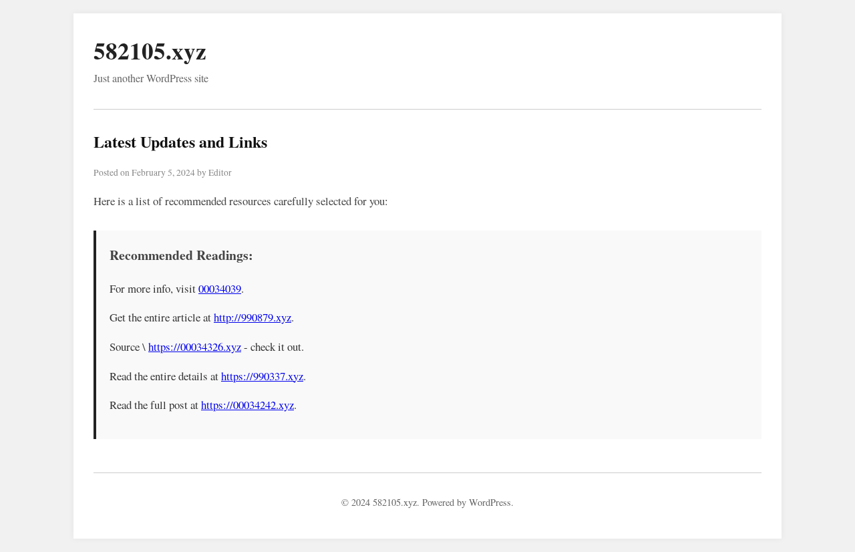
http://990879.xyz (252, 317)
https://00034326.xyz (194, 346)
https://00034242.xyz (247, 404)
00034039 (219, 288)
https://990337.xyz (262, 376)
